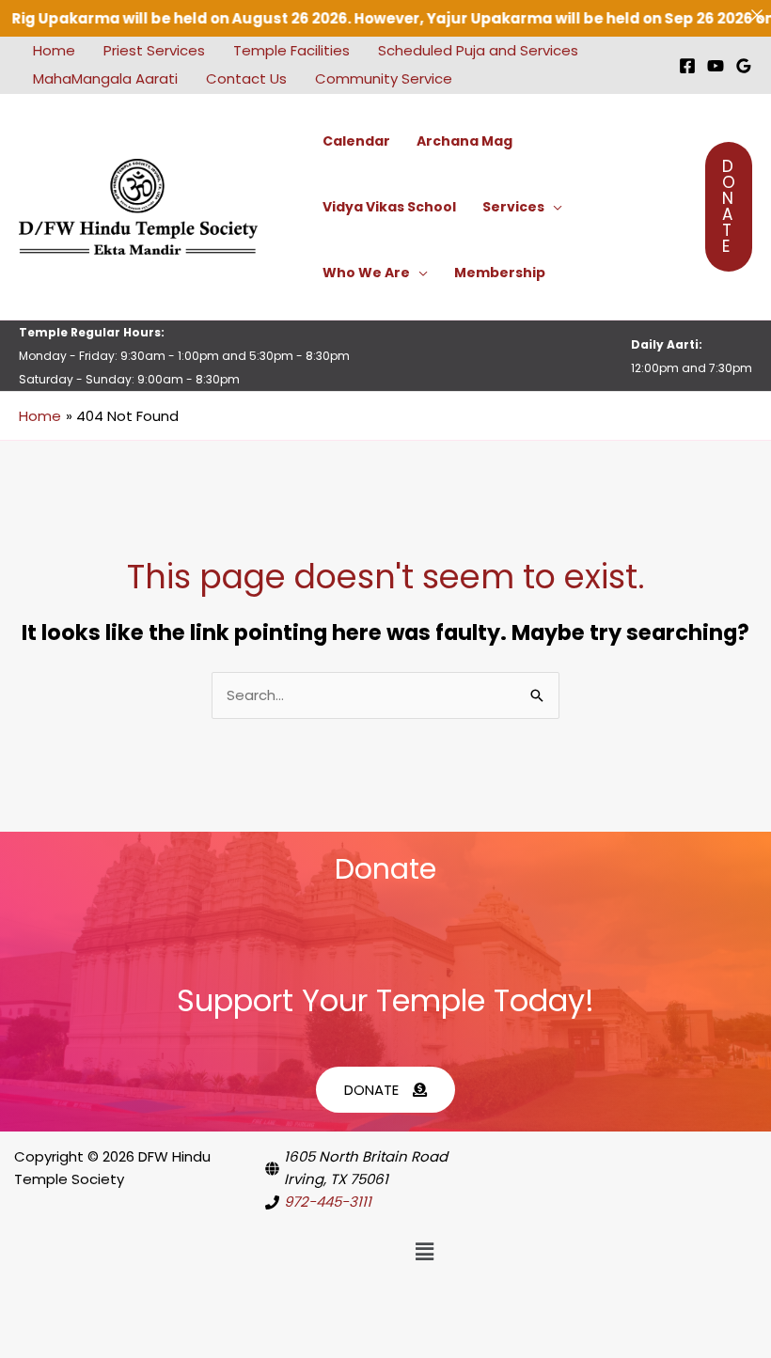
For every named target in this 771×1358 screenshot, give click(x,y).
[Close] (756, 14)
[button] (553, 206)
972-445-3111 (327, 1201)
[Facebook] (687, 65)
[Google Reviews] (743, 65)
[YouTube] (715, 65)
